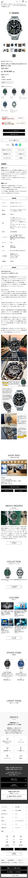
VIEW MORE (22, 477)
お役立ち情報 (17, 806)
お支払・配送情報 (18, 810)
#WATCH (2, 614)
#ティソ (8, 632)
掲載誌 (2, 831)
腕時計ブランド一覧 (12, 4)
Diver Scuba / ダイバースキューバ (6, 5)
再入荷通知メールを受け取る (14, 872)
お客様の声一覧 (3, 827)
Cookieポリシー (20, 860)
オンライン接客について (14, 140)
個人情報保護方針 (11, 860)
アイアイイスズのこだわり (19, 820)
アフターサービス (4, 806)
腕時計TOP (5, 4)
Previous (1, 572)
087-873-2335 (15, 796)
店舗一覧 (2, 820)
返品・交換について (4, 813)
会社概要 (2, 860)
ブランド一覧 (3, 824)
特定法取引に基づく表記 (5, 862)
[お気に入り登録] (7, 89)
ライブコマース (17, 827)
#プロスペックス (7, 614)
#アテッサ (6, 630)
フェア (16, 824)
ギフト (16, 817)
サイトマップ (21, 862)
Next (26, 572)
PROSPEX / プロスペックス (21, 4)
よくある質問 (3, 810)
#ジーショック (3, 632)
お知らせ (2, 817)
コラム (16, 813)
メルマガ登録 (14, 862)
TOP (1, 4)
